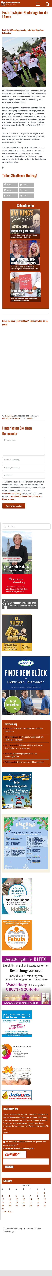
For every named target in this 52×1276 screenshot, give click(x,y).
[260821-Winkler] (25, 273)
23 (45, 1202)
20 (24, 1202)
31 (3, 1209)
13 (24, 1199)
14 (31, 1199)
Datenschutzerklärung (25, 1142)
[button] (10, 185)
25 (10, 1205)
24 (3, 1205)
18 (10, 1202)
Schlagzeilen (15, 418)
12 (17, 1199)
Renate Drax (9, 416)
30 (45, 1205)
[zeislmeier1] (17, 1091)
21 (31, 1202)
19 (17, 1202)
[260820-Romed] (25, 242)
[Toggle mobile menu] (38, 4)
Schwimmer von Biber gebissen (30, 762)
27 (24, 1205)
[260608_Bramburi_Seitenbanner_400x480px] (26, 815)
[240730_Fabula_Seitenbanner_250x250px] (17, 921)
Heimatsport (6, 418)
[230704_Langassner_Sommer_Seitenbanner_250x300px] (17, 773)
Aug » (10, 1212)
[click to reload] (15, 1154)
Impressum (28, 1228)
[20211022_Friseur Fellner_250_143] (17, 1044)
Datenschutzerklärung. (12, 493)
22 (38, 1202)
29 (38, 1205)
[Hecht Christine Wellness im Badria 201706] (17, 1067)
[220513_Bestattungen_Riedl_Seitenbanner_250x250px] (26, 957)
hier (4, 1129)
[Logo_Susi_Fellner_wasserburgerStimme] (17, 1012)
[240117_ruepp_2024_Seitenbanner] (17, 616)
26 (17, 1205)
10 (3, 1199)
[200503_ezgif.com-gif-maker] (17, 879)
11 (10, 1199)
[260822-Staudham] (25, 210)
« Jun (4, 1212)
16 (45, 1199)
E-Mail (6, 1132)
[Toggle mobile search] (48, 4)
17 (3, 1202)
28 (31, 1205)
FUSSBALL (29, 418)
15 (38, 1199)
